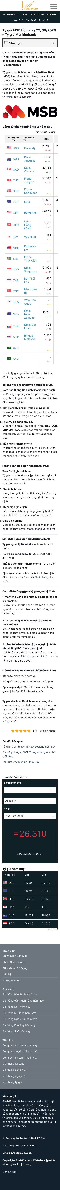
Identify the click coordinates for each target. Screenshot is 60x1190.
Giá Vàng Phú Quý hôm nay (19, 1025)
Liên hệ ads (9, 1171)
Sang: (7, 808)
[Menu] (54, 6)
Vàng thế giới (37, 14)
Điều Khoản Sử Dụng (14, 968)
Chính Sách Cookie (13, 962)
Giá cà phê (31, 20)
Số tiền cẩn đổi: (12, 782)
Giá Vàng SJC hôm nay (16, 1031)
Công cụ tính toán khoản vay (19, 1045)
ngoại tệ (24, 373)
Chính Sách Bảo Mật (14, 955)
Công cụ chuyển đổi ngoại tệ (19, 1051)
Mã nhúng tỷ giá (12, 1082)
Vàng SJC (18, 20)
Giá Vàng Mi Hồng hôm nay (19, 1012)
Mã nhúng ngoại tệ (13, 1076)
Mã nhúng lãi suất (13, 1063)
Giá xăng (23, 14)
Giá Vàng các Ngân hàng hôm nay (23, 1000)
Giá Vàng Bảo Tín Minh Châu (19, 994)
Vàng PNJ (51, 14)
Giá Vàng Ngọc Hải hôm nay (19, 1019)
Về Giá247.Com (11, 980)
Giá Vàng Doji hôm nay (16, 1006)
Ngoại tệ (43, 20)
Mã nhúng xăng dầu (14, 1069)
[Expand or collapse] (54, 42)
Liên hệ (6, 974)
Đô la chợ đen (9, 14)
